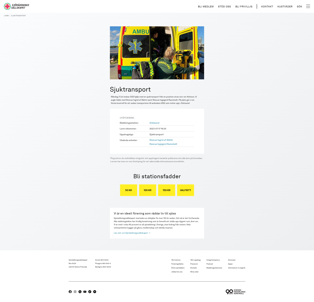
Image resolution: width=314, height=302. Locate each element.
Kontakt (267, 6)
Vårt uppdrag (195, 260)
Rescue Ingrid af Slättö (161, 140)
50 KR (128, 190)
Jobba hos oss (176, 272)
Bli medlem (206, 6)
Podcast (209, 264)
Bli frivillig (243, 6)
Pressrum (194, 264)
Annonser (232, 260)
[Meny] (308, 6)
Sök (299, 6)
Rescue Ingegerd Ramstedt (163, 144)
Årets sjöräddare (177, 268)
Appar (230, 264)
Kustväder (285, 6)
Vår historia (175, 260)
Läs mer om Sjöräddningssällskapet (131, 233)
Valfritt (185, 190)
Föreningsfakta (177, 264)
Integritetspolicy (213, 260)
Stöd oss (224, 6)
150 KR (166, 190)
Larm (6, 16)
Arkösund (154, 123)
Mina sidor (194, 272)
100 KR (147, 190)
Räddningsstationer (214, 268)
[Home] (16, 6)
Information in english (236, 268)
